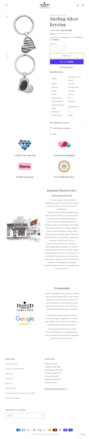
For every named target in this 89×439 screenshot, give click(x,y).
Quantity (52, 44)
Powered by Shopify (53, 434)
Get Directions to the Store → (56, 389)
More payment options (66, 67)
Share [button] (54, 134)
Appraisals (9, 374)
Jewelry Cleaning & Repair (14, 369)
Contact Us (9, 378)
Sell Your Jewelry (11, 364)
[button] (6, 5)
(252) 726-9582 (10, 388)
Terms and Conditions (13, 398)
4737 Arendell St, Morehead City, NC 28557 (20, 393)
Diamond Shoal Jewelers (41, 434)
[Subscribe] (42, 415)
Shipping (52, 33)
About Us (8, 383)
